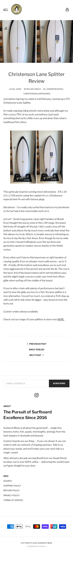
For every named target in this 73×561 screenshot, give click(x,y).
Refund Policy (11, 490)
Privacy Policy (11, 495)
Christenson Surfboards (36, 93)
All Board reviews (53, 89)
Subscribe (59, 383)
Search (7, 481)
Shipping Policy (12, 485)
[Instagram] (36, 395)
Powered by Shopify (36, 546)
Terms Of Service (13, 500)
